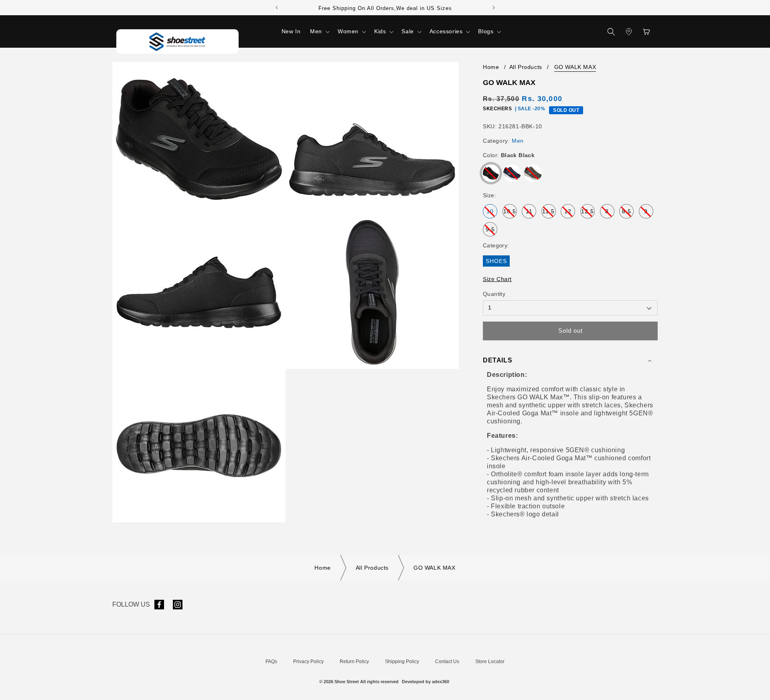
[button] (319, 31)
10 (491, 213)
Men (316, 31)
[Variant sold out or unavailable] (491, 173)
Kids (380, 31)
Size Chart (497, 279)
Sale (407, 31)
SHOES (498, 262)
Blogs (485, 31)
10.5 (510, 213)
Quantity (494, 294)
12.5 (588, 213)
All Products (525, 67)
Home (491, 67)
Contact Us (447, 661)
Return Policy (354, 661)
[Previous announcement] (277, 7)
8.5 (628, 213)
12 (569, 213)
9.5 (491, 231)
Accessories (446, 31)
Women (348, 31)
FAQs (271, 661)
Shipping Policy (402, 661)
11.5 (549, 213)
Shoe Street (346, 681)
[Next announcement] (494, 7)
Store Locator (490, 661)
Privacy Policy (308, 661)
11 (531, 213)
